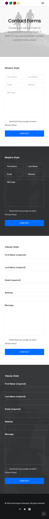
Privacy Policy (10, 125)
